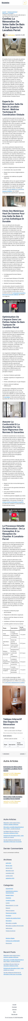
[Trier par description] (9, 746)
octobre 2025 (9, 875)
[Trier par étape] (5, 746)
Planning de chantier (11, 913)
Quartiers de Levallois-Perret (13, 918)
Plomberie (8, 915)
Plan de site (9, 943)
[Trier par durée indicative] (18, 746)
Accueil (14, 1004)
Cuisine (7, 903)
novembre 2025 (10, 873)
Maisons (8, 908)
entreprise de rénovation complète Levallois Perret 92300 (12, 769)
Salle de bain (9, 928)
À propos (14, 1007)
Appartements (9, 888)
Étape (5, 744)
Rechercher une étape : (9, 727)
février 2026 (9, 865)
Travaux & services (10, 931)
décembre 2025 (10, 870)
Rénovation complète (11, 923)
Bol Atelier (7, 397)
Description (12, 744)
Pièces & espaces (10, 910)
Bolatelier (5, 3)
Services (14, 1009)
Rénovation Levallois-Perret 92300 (15, 925)
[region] (14, 744)
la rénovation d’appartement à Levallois (14, 682)
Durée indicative (20, 743)
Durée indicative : (7, 736)
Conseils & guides (10, 900)
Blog (14, 1012)
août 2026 (8, 863)
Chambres (8, 898)
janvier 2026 (9, 868)
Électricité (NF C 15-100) (12, 905)
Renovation (9, 920)
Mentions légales (10, 938)
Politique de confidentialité (12, 941)
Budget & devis (10, 895)
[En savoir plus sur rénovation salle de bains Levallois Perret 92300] (14, 786)
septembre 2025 (10, 878)
